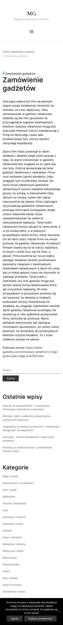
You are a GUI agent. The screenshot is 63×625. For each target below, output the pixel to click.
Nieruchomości (11, 564)
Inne (5, 510)
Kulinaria (7, 530)
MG (31, 13)
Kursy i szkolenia (12, 537)
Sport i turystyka (12, 584)
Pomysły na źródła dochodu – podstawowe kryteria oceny (27, 449)
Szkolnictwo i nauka (14, 591)
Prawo (6, 571)
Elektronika (9, 496)
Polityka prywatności (40, 618)
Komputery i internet (14, 516)
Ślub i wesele (10, 577)
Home (7, 51)
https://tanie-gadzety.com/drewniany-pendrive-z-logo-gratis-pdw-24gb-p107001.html (30, 352)
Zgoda (14, 618)
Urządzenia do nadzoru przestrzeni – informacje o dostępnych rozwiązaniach (31, 428)
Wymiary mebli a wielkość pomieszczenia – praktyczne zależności (27, 418)
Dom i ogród (10, 489)
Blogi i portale (10, 476)
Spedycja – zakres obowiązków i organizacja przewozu (28, 438)
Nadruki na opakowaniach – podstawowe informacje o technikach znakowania (26, 407)
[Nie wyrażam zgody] (58, 611)
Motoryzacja (10, 557)
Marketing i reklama (23, 51)
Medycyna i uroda (13, 550)
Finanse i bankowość (14, 503)
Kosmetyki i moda (13, 523)
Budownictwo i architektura (18, 483)
